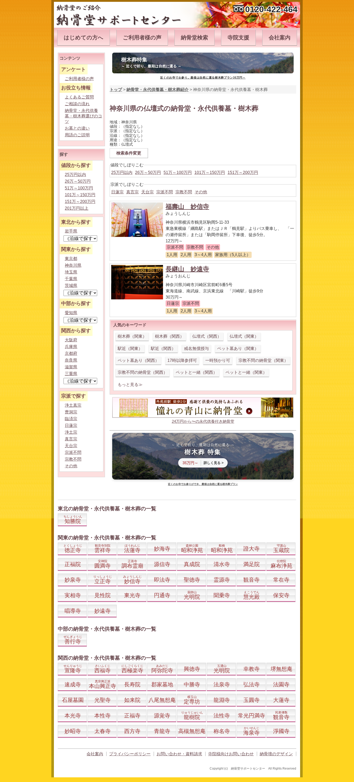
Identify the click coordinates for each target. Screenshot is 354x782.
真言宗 (132, 192)
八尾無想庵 (162, 700)
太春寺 (102, 731)
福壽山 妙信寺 (187, 206)
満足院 (251, 564)
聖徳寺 (192, 580)
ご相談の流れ (77, 104)
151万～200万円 (243, 172)
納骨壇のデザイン (276, 754)
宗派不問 (164, 192)
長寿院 (132, 684)
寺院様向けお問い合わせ (231, 754)
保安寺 (281, 595)
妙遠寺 (102, 611)
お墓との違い (77, 128)
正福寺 (132, 715)
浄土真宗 (73, 405)
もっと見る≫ (130, 384)
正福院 (73, 564)
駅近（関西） (163, 348)
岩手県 (71, 231)
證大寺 (251, 549)
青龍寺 (162, 731)
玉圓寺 (251, 700)
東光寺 (132, 595)
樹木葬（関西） (169, 336)
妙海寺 (162, 549)
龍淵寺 (222, 700)
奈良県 (71, 360)
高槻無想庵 (192, 731)
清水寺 (222, 564)
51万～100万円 (178, 172)
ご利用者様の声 (142, 37)
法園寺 (281, 684)
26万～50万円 (148, 172)
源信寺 (162, 564)
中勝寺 (192, 684)
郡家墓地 (162, 684)
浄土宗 (71, 432)
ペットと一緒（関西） (196, 372)
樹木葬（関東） (132, 336)
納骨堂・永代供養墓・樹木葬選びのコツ (83, 116)
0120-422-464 (271, 9)
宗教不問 (183, 192)
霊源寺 (222, 580)
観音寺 (251, 580)
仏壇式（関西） (206, 336)
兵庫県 (71, 346)
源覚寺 (162, 715)
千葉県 (71, 279)
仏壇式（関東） (244, 336)
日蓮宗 (117, 192)
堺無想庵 (281, 669)
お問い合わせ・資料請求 (179, 754)
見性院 (102, 595)
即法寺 (162, 580)
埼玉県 (71, 272)
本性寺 (102, 715)
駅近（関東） (130, 348)
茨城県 (71, 285)
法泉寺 (222, 684)
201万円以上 (76, 208)
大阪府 (71, 340)
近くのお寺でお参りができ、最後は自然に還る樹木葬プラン (203, 484)
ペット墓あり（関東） (238, 348)
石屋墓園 (73, 700)
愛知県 (71, 313)
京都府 (71, 353)
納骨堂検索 (194, 37)
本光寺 (73, 715)
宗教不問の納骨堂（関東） (263, 360)
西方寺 (132, 731)
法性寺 (222, 715)
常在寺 (281, 580)
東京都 (71, 258)
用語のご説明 (77, 135)
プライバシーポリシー (130, 754)
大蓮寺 (281, 700)
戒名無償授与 (196, 348)
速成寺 (73, 684)
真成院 (192, 564)
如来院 (132, 700)
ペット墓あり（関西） (138, 360)
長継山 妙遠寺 (187, 268)
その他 (201, 192)
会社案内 (280, 37)
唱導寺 (73, 611)
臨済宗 (71, 419)
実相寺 (73, 595)
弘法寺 (251, 684)
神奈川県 (73, 265)
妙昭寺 (73, 731)
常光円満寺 (251, 715)
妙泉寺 (73, 580)
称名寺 (222, 731)
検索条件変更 (128, 153)
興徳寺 (192, 669)
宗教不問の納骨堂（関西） (142, 372)
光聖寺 (102, 700)
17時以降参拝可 (182, 360)
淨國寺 (281, 731)
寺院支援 (238, 37)
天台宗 (147, 192)
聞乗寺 (222, 595)
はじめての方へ (83, 37)
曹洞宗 (71, 412)
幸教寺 (251, 669)
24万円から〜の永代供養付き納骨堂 (203, 421)
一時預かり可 (217, 360)
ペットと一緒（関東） (246, 372)
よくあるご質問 (79, 97)
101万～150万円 (209, 172)
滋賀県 (71, 367)
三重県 (71, 373)
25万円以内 (121, 172)
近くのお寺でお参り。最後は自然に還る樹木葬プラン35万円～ (202, 77)
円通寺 (162, 595)
